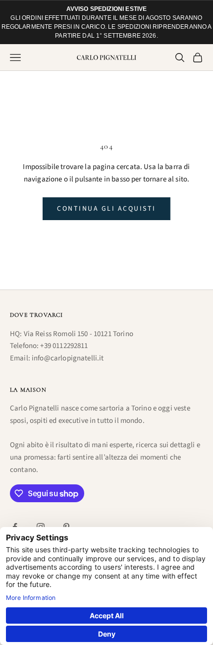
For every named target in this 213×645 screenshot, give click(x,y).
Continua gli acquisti (106, 209)
